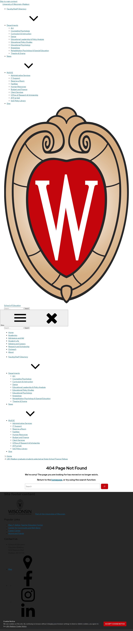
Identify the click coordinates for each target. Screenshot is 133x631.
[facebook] (28, 585)
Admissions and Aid (16, 338)
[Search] (104, 486)
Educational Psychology (20, 45)
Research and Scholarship (18, 346)
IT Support (15, 78)
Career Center (14, 530)
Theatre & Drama (18, 53)
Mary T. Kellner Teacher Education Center (25, 525)
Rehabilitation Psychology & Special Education (30, 50)
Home (11, 332)
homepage (56, 479)
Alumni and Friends (16, 533)
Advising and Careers (16, 344)
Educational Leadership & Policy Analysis (27, 39)
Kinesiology (15, 48)
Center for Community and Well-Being (24, 528)
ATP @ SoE (15, 98)
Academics (12, 335)
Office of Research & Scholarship (24, 95)
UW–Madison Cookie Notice (16, 626)
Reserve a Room (17, 81)
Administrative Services (20, 75)
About (11, 352)
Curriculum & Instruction (21, 34)
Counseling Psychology (20, 31)
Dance (13, 36)
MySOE (10, 72)
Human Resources (18, 86)
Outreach (12, 349)
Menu (3, 325)
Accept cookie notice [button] (115, 624)
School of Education (12, 305)
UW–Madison (15, 4)
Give (8, 103)
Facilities (14, 84)
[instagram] (28, 602)
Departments (12, 25)
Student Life (13, 341)
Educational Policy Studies (21, 42)
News (9, 56)
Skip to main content (8, 1)
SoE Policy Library (18, 100)
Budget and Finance (19, 89)
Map (10, 569)
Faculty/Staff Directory (16, 9)
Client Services (17, 92)
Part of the (50, 514)
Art (12, 28)
